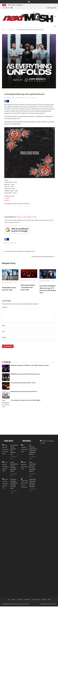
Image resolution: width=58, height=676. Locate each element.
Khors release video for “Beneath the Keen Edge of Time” (20, 251)
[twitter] (6, 7)
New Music (27, 599)
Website (4, 337)
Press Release (32, 97)
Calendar (44, 599)
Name (3, 325)
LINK (18, 118)
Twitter (24, 217)
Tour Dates (20, 599)
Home (9, 599)
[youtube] (11, 7)
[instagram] (8, 7)
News (13, 599)
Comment (5, 307)
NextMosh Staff (22, 97)
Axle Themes (52, 604)
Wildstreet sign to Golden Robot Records (42, 256)
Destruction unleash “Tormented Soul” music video (28, 287)
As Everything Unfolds (11, 242)
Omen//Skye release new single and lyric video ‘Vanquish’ (32, 483)
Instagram (7, 198)
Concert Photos (36, 599)
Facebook (7, 200)
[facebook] (3, 7)
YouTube (34, 217)
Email (3, 331)
